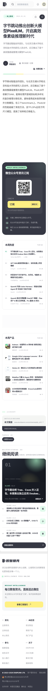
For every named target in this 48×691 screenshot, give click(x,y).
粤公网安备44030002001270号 (16, 677)
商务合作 (5, 653)
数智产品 (29, 630)
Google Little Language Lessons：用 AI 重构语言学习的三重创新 (27, 357)
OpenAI (13, 292)
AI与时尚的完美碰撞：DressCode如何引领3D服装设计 (27, 390)
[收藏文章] (35, 16)
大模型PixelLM (8, 439)
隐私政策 (42, 673)
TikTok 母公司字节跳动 (16, 257)
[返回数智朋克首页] (11, 560)
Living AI (13, 268)
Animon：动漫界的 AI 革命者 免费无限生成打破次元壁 (27, 346)
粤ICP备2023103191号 (10, 681)
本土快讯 (10, 16)
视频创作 (14, 350)
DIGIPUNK (30, 648)
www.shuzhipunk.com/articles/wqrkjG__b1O (29, 422)
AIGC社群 (29, 653)
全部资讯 (5, 625)
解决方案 (29, 658)
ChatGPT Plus (15, 303)
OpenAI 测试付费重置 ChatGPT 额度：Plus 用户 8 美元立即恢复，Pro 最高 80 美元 (26, 299)
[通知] (37, 4)
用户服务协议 (32, 673)
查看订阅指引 (22, 604)
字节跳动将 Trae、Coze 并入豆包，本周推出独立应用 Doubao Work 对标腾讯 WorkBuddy (27, 253)
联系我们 (5, 663)
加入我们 (5, 658)
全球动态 (5, 630)
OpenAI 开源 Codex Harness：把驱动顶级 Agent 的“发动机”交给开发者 (26, 288)
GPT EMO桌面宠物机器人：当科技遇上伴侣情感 (26, 264)
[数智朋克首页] (5, 4)
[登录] (44, 4)
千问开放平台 (14, 280)
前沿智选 (29, 625)
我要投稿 (5, 648)
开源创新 (14, 394)
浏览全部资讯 (24, 545)
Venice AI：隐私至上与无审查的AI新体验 (27, 368)
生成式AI (14, 362)
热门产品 (29, 635)
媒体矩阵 (29, 663)
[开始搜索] (13, 4)
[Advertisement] (24, 137)
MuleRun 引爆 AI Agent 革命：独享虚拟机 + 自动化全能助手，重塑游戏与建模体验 (27, 378)
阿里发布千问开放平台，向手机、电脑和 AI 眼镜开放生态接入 (26, 276)
